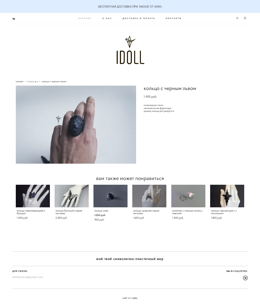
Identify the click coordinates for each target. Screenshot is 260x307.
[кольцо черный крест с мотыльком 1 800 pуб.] (227, 196)
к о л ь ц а (33, 81)
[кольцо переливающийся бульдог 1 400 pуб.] (33, 196)
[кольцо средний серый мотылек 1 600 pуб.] (149, 196)
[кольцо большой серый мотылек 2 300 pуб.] (72, 196)
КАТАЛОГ (85, 18)
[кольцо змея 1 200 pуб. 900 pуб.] (110, 196)
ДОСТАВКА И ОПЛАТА (139, 18)
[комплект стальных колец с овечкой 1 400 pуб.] (188, 196)
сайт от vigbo (130, 298)
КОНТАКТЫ (174, 18)
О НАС (107, 18)
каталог (20, 81)
